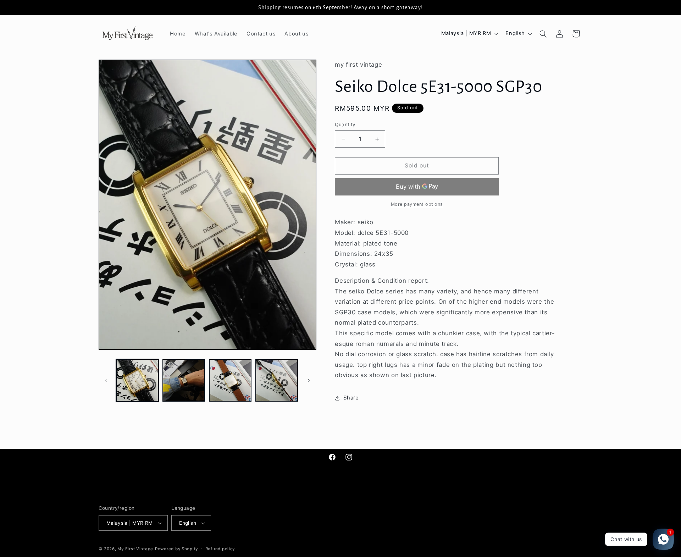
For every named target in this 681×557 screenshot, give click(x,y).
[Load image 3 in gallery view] (230, 380)
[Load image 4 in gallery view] (276, 380)
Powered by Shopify (176, 548)
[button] (543, 34)
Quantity (345, 124)
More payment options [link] (417, 204)
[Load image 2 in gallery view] (183, 380)
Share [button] (351, 398)
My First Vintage (135, 548)
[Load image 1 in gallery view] (137, 380)
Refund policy (220, 548)
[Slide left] (106, 380)
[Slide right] (308, 380)
